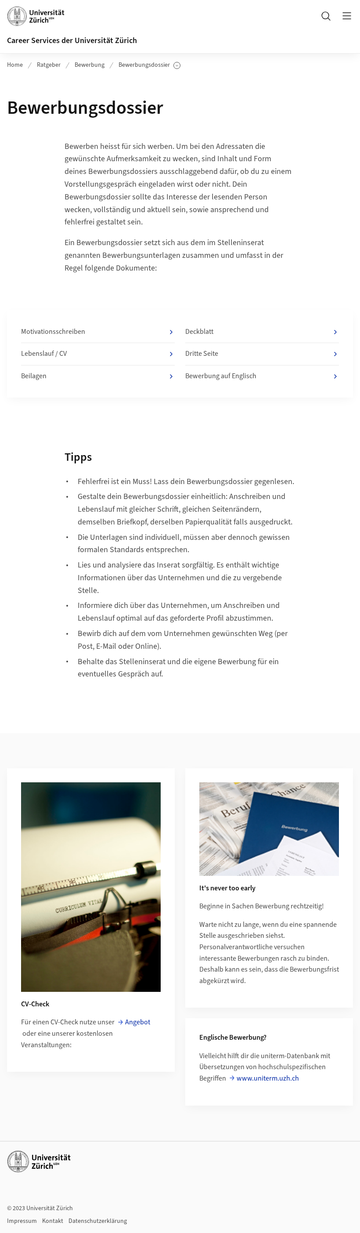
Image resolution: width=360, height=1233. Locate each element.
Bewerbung (89, 65)
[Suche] (325, 15)
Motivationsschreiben (53, 331)
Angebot (137, 1022)
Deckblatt (199, 331)
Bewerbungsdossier (146, 65)
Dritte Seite (201, 353)
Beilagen (34, 376)
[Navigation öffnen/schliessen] (346, 15)
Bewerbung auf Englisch (220, 376)
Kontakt (52, 1221)
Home (15, 65)
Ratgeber (49, 65)
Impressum (22, 1221)
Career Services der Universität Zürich (72, 40)
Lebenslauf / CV (44, 353)
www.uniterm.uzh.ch (268, 1078)
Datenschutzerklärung (97, 1221)
